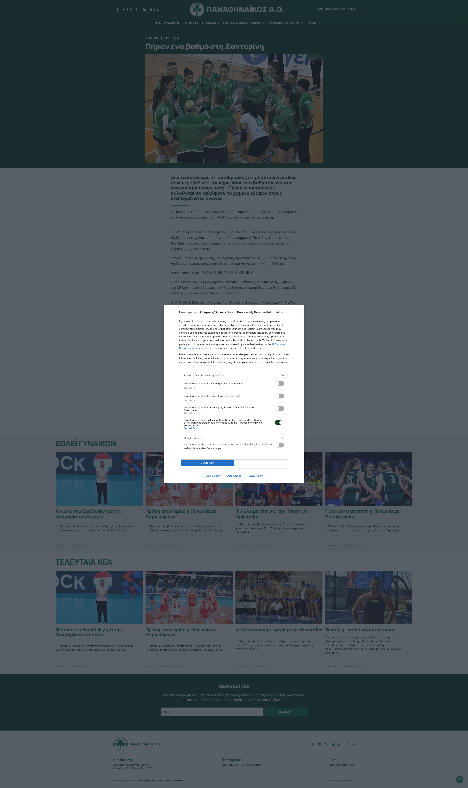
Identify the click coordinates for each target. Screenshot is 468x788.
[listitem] (234, 375)
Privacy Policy (255, 475)
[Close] (297, 312)
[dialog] (234, 394)
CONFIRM (207, 462)
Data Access (234, 475)
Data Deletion (213, 475)
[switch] (279, 383)
